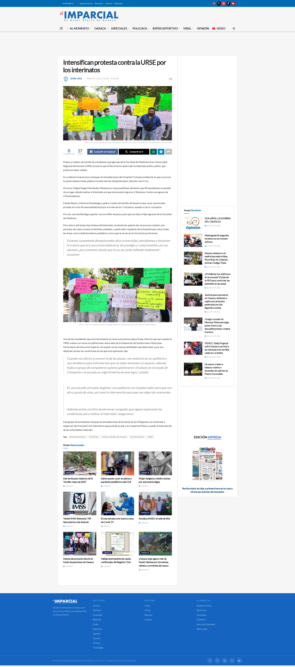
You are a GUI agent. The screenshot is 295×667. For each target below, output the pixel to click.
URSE (150, 437)
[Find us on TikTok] (228, 3)
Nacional (97, 619)
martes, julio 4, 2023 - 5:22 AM (103, 78)
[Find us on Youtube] (233, 3)
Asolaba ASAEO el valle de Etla (154, 518)
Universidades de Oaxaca (114, 437)
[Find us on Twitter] (219, 3)
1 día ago (69, 486)
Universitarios (137, 437)
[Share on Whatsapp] (153, 152)
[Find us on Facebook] (214, 3)
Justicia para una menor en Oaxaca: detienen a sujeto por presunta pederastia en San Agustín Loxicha (216, 301)
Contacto (108, 3)
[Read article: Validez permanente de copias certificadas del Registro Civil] (117, 543)
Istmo (147, 605)
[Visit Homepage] (89, 16)
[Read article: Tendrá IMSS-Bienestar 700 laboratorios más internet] (79, 503)
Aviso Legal (202, 629)
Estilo (95, 624)
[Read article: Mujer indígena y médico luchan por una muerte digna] (155, 463)
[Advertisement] (147, 43)
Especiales (119, 28)
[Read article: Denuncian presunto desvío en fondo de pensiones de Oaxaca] (79, 543)
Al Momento (79, 28)
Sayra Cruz (76, 78)
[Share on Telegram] (161, 152)
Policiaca (139, 28)
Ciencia (96, 638)
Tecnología (98, 647)
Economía (97, 615)
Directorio (99, 3)
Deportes (97, 629)
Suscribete (68, 3)
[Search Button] (234, 28)
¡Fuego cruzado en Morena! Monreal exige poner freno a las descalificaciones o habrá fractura (217, 325)
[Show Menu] (61, 28)
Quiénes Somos (86, 3)
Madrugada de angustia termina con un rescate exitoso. (217, 238)
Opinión (203, 28)
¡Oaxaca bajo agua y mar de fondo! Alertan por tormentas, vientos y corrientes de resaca (154, 562)
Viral (187, 28)
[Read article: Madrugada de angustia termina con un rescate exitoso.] (193, 240)
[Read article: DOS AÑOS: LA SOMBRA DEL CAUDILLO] (193, 223)
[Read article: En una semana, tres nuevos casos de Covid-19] (117, 503)
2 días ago (144, 570)
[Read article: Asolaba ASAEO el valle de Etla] (155, 503)
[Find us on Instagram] (224, 3)
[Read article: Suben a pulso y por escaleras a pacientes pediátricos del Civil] (117, 463)
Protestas (94, 437)
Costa (147, 610)
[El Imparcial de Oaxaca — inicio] (70, 601)
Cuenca (148, 619)
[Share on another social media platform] (168, 152)
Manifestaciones (78, 437)
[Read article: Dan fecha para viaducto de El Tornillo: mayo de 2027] (79, 463)
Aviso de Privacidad (206, 624)
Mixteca (148, 615)
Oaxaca (100, 28)
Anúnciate (118, 3)
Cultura (96, 643)
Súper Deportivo (165, 28)
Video (221, 28)
